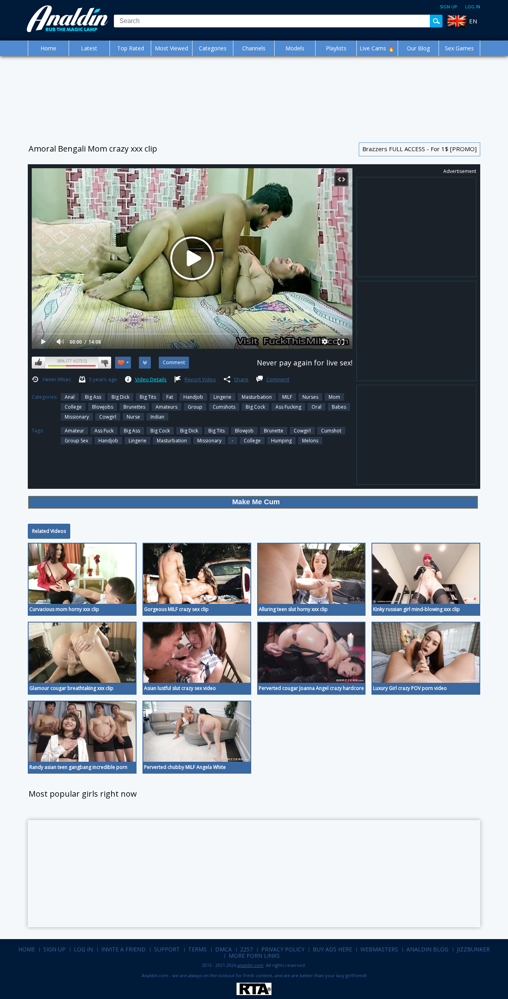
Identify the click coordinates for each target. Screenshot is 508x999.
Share (241, 379)
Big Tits (148, 397)
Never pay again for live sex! (304, 362)
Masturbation (257, 397)
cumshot (331, 430)
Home (48, 48)
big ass (132, 430)
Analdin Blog (427, 949)
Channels (254, 48)
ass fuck (104, 430)
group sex (76, 440)
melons (310, 440)
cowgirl (302, 430)
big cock (160, 430)
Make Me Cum (256, 502)
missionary (209, 440)
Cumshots (224, 406)
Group (195, 406)
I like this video (38, 363)
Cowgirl (107, 416)
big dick (120, 397)
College (73, 406)
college (252, 440)
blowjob (244, 430)
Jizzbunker (473, 949)
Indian (157, 416)
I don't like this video (104, 363)
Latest (89, 48)
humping (281, 440)
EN (473, 21)
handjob (108, 440)
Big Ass (93, 397)
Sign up (448, 7)
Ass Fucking (288, 406)
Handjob (193, 397)
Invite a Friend (123, 949)
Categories (213, 48)
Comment (277, 379)
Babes (339, 406)
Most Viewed (171, 48)
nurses (310, 397)
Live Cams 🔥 (377, 48)
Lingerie (222, 397)
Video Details (151, 379)
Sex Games (459, 48)
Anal (70, 397)
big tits (216, 430)
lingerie (137, 440)
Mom (334, 397)
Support (167, 949)
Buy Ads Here (332, 949)
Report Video (200, 379)
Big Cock (255, 406)
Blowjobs (102, 406)
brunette (273, 430)
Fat (169, 397)
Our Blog (418, 48)
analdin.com (250, 965)
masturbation (172, 440)
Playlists (336, 48)
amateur (74, 430)
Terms (197, 949)
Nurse (133, 416)
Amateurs (166, 406)
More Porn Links (254, 955)
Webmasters (379, 949)
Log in (472, 7)
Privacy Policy (282, 949)
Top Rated (130, 48)
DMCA (223, 949)
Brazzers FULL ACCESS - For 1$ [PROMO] (419, 149)
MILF (287, 397)
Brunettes (134, 406)
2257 (246, 949)
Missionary (77, 416)
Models (294, 48)
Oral (316, 406)
